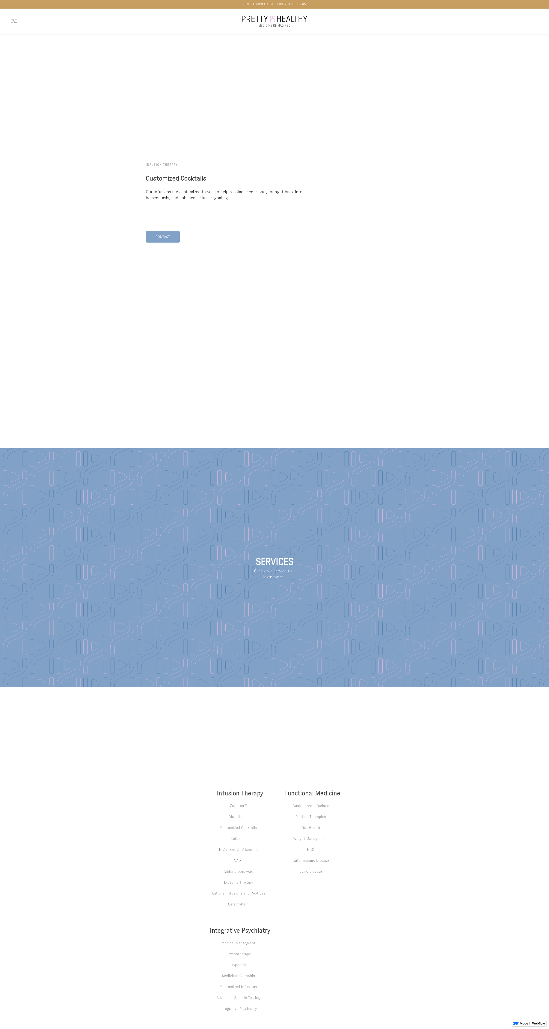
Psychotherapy (238, 954)
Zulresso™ (238, 806)
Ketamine (238, 838)
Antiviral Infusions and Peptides (238, 893)
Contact (162, 236)
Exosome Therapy (238, 882)
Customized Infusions (311, 806)
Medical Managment (238, 943)
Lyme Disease (311, 871)
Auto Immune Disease (311, 860)
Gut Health (311, 827)
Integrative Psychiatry (238, 1008)
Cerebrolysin (238, 904)
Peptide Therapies (311, 817)
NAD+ (238, 860)
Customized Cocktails (238, 827)
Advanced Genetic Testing (238, 998)
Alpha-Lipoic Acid (238, 871)
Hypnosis (238, 965)
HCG (310, 849)
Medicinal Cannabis (238, 976)
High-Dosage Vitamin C (238, 849)
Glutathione (238, 817)
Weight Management (310, 838)
